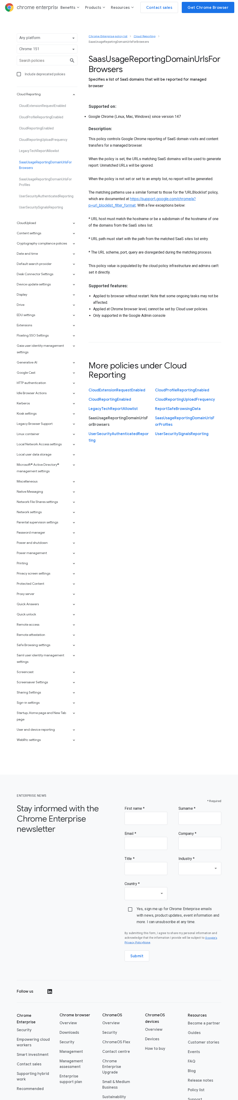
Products (93, 7)
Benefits (67, 7)
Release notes (200, 1080)
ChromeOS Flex (116, 1042)
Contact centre (116, 1051)
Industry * (186, 858)
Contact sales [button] (159, 7)
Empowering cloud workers (33, 1042)
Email (130, 833)
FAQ (191, 1061)
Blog (192, 1071)
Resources (120, 7)
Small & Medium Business (116, 1085)
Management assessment (71, 1064)
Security (24, 1030)
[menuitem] (70, 8)
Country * (132, 884)
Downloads (69, 1032)
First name (134, 808)
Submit (136, 956)
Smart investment (33, 1054)
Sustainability (114, 1097)
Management (71, 1051)
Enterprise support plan (71, 1079)
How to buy (155, 1048)
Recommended (30, 1089)
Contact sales (29, 1064)
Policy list (196, 1090)
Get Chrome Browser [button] (208, 7)
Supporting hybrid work (33, 1076)
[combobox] (199, 868)
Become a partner (204, 1023)
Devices (152, 1039)
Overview (68, 1023)
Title (129, 858)
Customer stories (203, 1042)
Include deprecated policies (45, 74)
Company (186, 833)
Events (194, 1052)
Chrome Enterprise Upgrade (111, 1067)
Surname (186, 808)
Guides (194, 1033)
